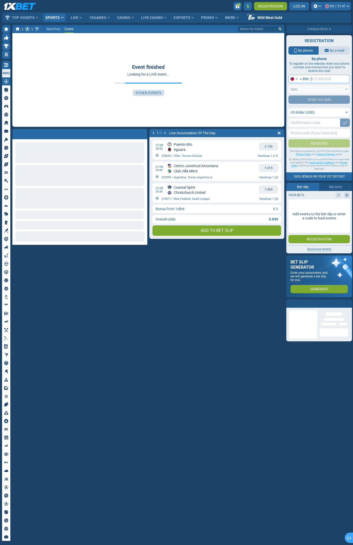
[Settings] (317, 6)
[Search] (280, 29)
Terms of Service (326, 154)
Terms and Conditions (321, 162)
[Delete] (142, 133)
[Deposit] (248, 6)
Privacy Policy (303, 154)
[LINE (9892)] (17, 29)
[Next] (30, 133)
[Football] (27, 29)
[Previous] (16, 133)
